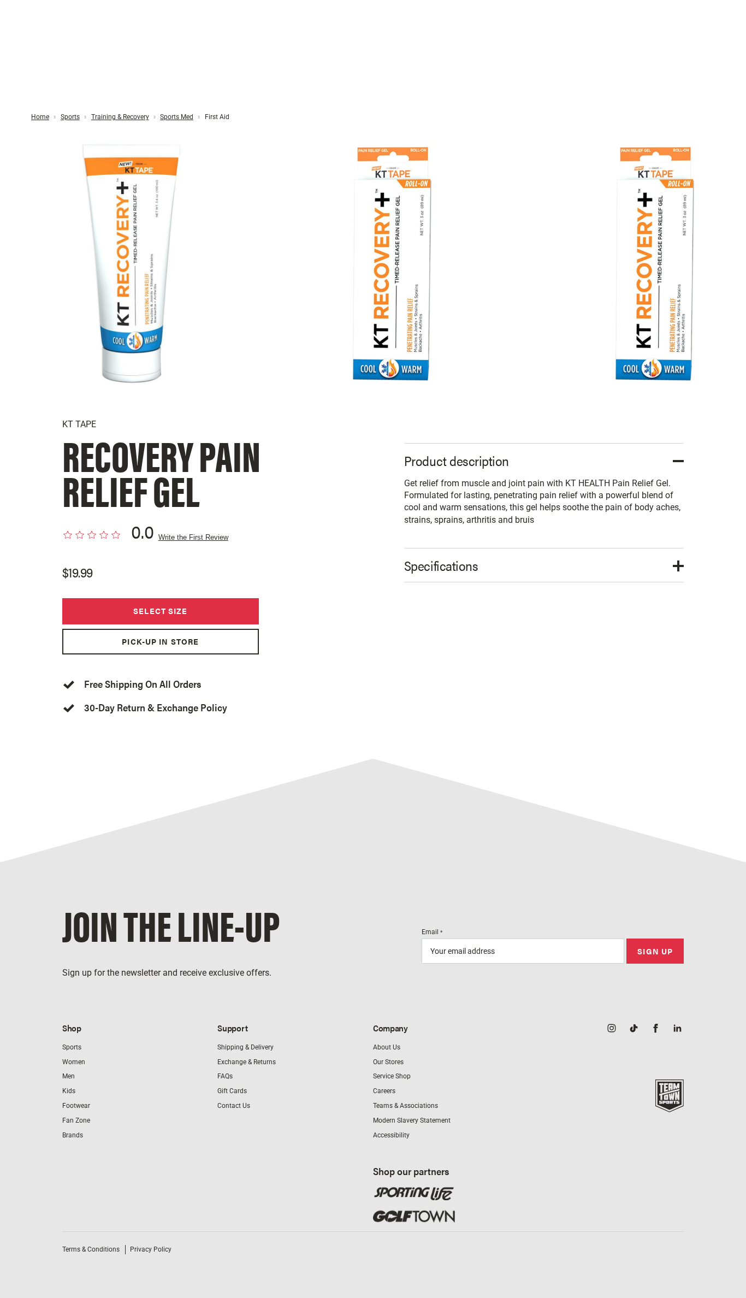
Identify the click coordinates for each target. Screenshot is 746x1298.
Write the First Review (193, 537)
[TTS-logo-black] (669, 1106)
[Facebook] (655, 1029)
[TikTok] (633, 1029)
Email (432, 932)
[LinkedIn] (677, 1029)
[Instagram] (611, 1029)
